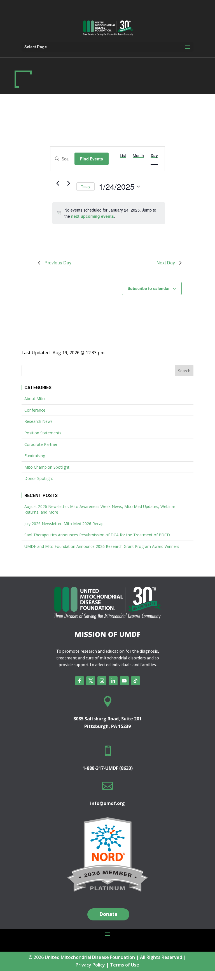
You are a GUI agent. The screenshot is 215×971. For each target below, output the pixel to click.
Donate (108, 914)
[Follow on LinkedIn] (113, 680)
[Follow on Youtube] (124, 680)
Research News (38, 421)
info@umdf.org (107, 803)
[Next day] (69, 183)
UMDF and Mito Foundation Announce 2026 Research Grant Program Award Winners (101, 546)
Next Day (165, 262)
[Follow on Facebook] (79, 680)
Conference (34, 410)
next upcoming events (92, 216)
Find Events (91, 159)
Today (85, 186)
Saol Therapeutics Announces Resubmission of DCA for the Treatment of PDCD (97, 534)
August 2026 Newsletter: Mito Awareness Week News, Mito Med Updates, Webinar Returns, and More (99, 509)
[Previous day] (58, 183)
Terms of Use (124, 965)
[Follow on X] (90, 680)
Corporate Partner (40, 444)
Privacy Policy (90, 965)
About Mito (34, 398)
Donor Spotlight (38, 478)
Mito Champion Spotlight (46, 467)
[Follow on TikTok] (135, 680)
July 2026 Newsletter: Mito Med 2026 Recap (64, 523)
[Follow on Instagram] (101, 680)
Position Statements (42, 432)
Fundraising (34, 455)
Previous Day (58, 262)
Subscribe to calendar (149, 288)
